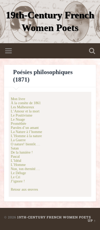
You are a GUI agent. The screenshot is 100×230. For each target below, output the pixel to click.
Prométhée (18, 124)
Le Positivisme (21, 115)
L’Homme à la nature (26, 136)
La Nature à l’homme (26, 132)
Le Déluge (18, 173)
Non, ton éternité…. (25, 169)
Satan (15, 148)
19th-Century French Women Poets (54, 217)
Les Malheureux (22, 107)
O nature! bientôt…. (25, 144)
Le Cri (15, 177)
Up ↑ (92, 220)
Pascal (15, 156)
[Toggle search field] (92, 50)
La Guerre (18, 140)
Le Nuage (18, 119)
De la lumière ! (22, 152)
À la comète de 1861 (26, 103)
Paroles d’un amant (25, 128)
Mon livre (18, 99)
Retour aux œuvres (24, 189)
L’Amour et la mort (25, 111)
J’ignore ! (18, 181)
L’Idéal (16, 161)
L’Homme (18, 165)
